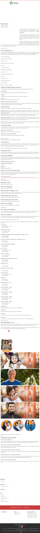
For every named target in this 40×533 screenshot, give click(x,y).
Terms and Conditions (4, 498)
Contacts (2, 499)
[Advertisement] (20, 14)
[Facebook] (20, 527)
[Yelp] (22, 527)
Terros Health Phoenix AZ (4, 486)
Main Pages (2, 481)
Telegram (20, 531)
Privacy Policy (3, 496)
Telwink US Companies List (5, 501)
